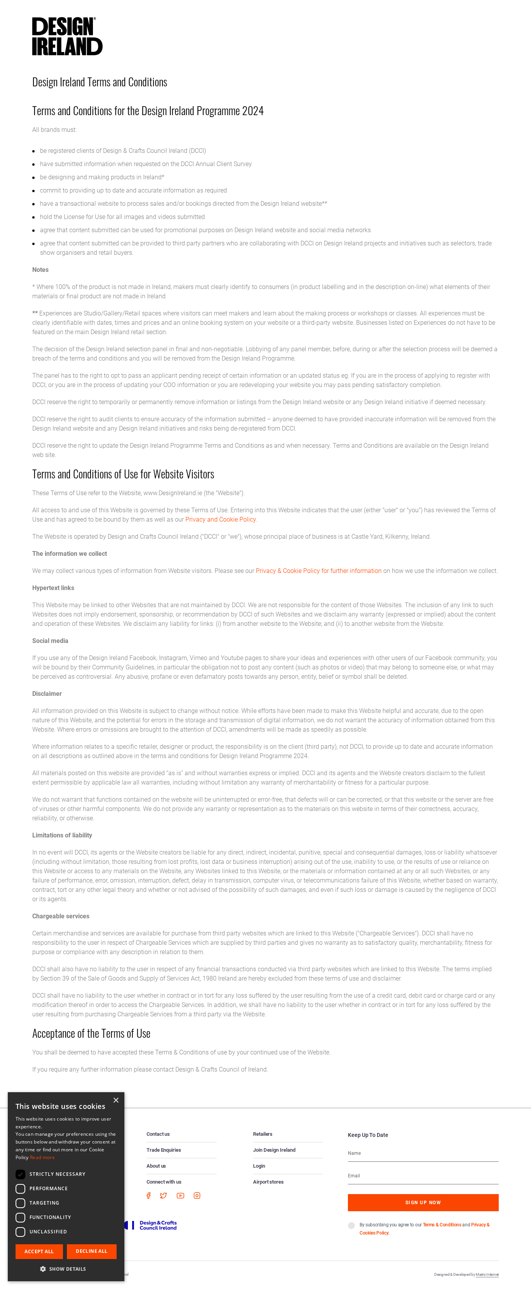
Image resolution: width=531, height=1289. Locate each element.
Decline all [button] (91, 1251)
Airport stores (268, 1182)
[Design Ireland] (67, 36)
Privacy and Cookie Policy (220, 519)
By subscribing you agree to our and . (425, 1229)
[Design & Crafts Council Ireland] (144, 1225)
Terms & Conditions (442, 1225)
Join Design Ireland (274, 1150)
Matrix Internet (487, 1274)
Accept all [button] (39, 1251)
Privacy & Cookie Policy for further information (319, 570)
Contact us (158, 1134)
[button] (66, 1268)
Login (259, 1166)
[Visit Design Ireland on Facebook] (148, 1195)
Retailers (262, 1134)
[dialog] (66, 1186)
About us (156, 1166)
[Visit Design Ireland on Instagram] (197, 1195)
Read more (42, 1157)
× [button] (116, 1100)
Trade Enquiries (164, 1150)
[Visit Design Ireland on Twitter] (163, 1195)
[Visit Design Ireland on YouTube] (180, 1195)
